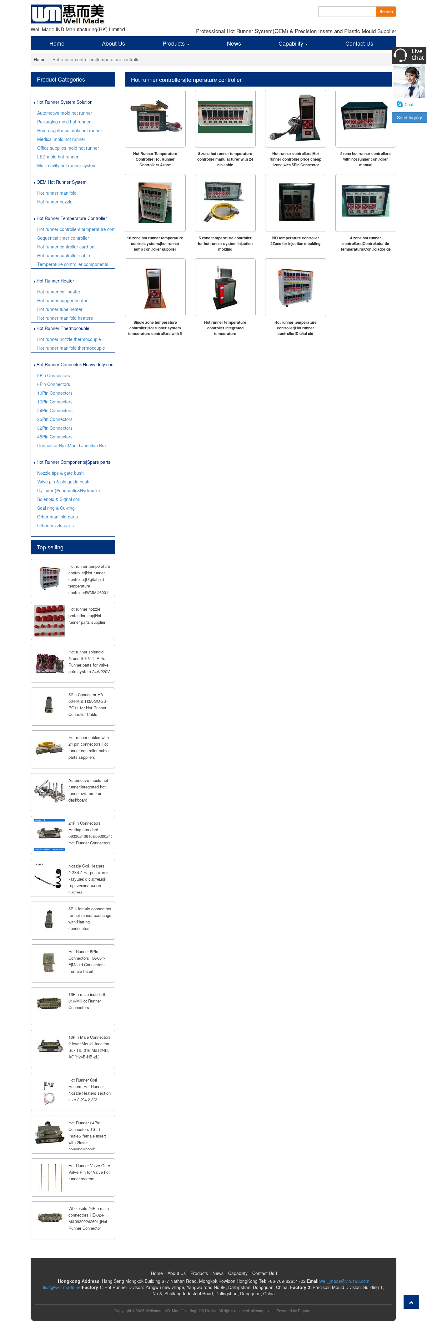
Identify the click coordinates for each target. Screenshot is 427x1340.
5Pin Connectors (53, 375)
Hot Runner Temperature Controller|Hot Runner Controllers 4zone (155, 159)
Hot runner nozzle (55, 201)
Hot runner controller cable (63, 255)
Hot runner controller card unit (67, 246)
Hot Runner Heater (54, 281)
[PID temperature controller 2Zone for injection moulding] (295, 203)
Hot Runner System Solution (64, 102)
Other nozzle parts (55, 525)
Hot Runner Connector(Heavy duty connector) (75, 364)
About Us (113, 43)
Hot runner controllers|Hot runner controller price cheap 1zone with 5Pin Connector (295, 159)
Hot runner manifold (57, 193)
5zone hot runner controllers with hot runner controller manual (365, 159)
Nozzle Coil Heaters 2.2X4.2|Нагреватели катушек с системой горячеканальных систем (88, 879)
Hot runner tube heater (60, 309)
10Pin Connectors (55, 393)
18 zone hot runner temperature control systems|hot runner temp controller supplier (155, 243)
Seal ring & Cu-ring (56, 508)
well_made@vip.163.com (344, 1281)
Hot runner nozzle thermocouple (69, 339)
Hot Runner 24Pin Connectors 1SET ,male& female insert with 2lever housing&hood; (87, 1136)
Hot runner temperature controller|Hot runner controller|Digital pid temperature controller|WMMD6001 (89, 579)
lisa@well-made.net (62, 1287)
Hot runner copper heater (62, 300)
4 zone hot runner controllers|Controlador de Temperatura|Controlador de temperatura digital (365, 246)
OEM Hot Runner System (61, 182)
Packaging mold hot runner (64, 121)
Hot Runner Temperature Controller (71, 218)
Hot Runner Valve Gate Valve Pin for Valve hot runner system (89, 1172)
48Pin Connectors (55, 436)
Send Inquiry (409, 117)
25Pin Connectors (55, 419)
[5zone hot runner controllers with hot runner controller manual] (365, 119)
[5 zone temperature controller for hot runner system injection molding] (225, 203)
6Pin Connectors (53, 384)
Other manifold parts (57, 516)
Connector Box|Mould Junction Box (72, 445)
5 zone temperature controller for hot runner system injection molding (225, 243)
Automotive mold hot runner (64, 113)
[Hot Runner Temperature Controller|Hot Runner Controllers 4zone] (155, 119)
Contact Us (359, 43)
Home (56, 43)
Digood (304, 1310)
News (234, 43)
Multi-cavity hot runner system (67, 165)
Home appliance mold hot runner (69, 130)
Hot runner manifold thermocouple (71, 348)
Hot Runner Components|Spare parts (72, 462)
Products (174, 43)
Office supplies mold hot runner (68, 148)
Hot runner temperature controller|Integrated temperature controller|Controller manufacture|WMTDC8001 (225, 333)
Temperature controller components (72, 264)
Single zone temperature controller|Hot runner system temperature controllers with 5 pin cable (155, 330)
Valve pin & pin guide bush (63, 481)
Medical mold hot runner (61, 139)
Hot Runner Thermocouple (62, 328)
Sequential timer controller (63, 238)
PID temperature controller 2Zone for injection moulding (295, 240)
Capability (292, 43)
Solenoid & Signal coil (58, 499)
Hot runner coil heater (58, 291)
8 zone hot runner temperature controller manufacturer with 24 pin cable (225, 159)
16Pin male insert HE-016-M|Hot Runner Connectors (88, 1000)
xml (271, 1310)
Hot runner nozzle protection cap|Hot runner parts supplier (86, 615)
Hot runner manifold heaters (65, 318)
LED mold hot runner (57, 156)
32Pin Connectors (55, 428)
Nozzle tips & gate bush (60, 473)
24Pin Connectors (55, 410)
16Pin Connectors (55, 401)
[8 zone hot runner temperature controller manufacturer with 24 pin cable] (225, 119)
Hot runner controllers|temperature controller (76, 229)
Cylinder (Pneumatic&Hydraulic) (68, 490)
